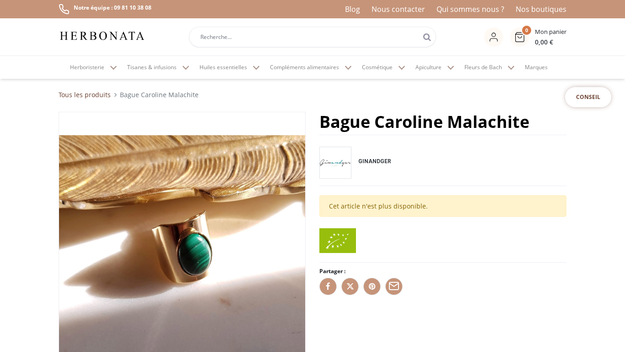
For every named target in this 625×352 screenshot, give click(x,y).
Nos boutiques (541, 9)
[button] (538, 37)
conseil (588, 97)
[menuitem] (536, 67)
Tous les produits (85, 94)
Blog (352, 9)
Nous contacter (398, 9)
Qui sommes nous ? (470, 9)
